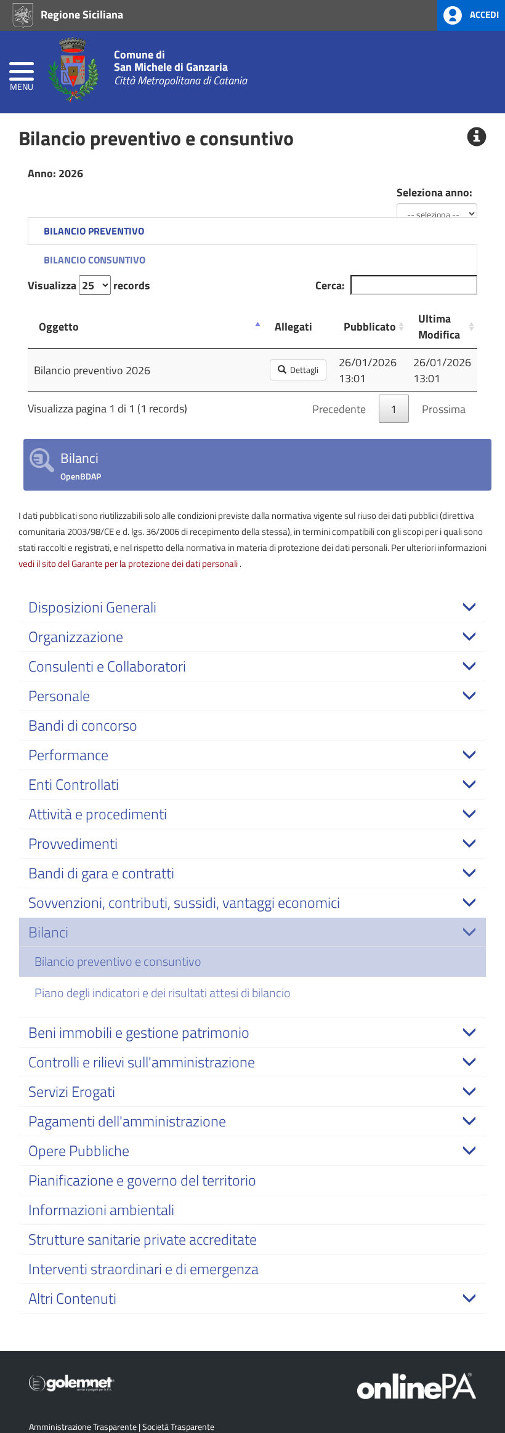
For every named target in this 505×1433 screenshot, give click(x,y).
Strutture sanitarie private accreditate (142, 1239)
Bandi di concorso (82, 725)
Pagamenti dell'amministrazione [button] (127, 1121)
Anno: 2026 (55, 173)
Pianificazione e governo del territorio (142, 1180)
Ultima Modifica (439, 326)
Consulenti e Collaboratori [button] (107, 666)
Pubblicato (370, 326)
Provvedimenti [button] (73, 843)
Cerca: (330, 285)
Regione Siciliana (80, 14)
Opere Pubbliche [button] (78, 1150)
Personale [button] (59, 695)
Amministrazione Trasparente (83, 1426)
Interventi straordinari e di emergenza (143, 1269)
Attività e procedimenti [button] (97, 814)
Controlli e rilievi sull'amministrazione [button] (141, 1062)
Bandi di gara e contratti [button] (101, 873)
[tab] (252, 607)
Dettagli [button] (302, 369)
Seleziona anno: (434, 192)
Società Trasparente (178, 1426)
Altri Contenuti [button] (72, 1298)
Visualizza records (89, 285)
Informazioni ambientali (101, 1209)
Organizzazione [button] (75, 636)
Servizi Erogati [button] (71, 1091)
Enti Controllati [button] (73, 784)
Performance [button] (68, 755)
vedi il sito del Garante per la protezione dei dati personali (129, 563)
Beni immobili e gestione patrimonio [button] (138, 1032)
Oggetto (59, 326)
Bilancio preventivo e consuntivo (117, 961)
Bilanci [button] (48, 932)
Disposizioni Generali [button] (92, 607)
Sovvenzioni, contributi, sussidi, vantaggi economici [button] (184, 902)
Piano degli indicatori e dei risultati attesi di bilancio (162, 992)
